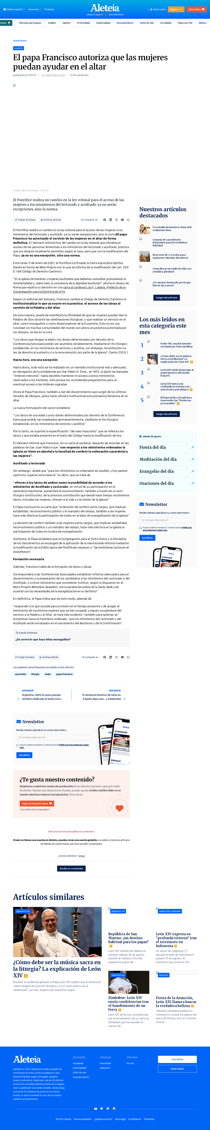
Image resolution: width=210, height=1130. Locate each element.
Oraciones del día (156, 483)
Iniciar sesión (159, 9)
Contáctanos (134, 1119)
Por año (130, 1063)
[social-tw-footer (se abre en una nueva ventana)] (108, 1109)
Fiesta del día (152, 447)
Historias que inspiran (30, 22)
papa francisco (64, 674)
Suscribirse (177, 1059)
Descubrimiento (125, 22)
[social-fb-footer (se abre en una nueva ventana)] (101, 1109)
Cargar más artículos (166, 297)
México (203, 22)
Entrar (82, 855)
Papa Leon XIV (185, 22)
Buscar (50, 9)
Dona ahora (194, 9)
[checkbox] (17, 745)
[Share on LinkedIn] (110, 219)
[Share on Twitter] (116, 219)
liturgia (35, 674)
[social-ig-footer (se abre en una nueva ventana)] (114, 1109)
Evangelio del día (156, 471)
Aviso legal (120, 1119)
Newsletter (105, 1063)
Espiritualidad (103, 22)
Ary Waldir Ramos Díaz (53, 75)
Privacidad (149, 1119)
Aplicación (105, 1067)
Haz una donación (83, 1119)
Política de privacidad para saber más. (167, 529)
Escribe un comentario (71, 868)
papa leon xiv (23, 911)
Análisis (52, 22)
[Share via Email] (122, 219)
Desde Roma (19, 40)
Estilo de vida (147, 22)
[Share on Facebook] (104, 219)
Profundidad (83, 22)
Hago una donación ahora (35, 803)
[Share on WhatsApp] (128, 219)
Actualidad (165, 22)
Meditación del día (158, 459)
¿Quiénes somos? (103, 1119)
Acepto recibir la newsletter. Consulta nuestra (54, 746)
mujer (48, 674)
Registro (174, 9)
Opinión (66, 22)
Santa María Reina (116, 14)
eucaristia (20, 674)
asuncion (163, 975)
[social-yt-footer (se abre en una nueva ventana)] (95, 1109)
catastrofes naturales (170, 911)
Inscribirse (24, 755)
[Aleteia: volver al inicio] (105, 8)
